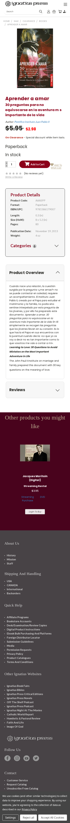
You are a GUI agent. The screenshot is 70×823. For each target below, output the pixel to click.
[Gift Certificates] (54, 11)
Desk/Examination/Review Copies (27, 625)
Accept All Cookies (52, 817)
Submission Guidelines (20, 641)
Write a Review (14, 177)
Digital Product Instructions (23, 629)
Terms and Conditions (20, 661)
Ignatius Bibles (15, 689)
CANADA (12, 585)
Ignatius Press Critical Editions (25, 693)
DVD (42, 497)
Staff (10, 563)
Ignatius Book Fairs (18, 685)
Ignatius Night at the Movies (24, 710)
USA (9, 581)
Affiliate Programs (18, 617)
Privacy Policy (15, 653)
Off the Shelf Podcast (20, 702)
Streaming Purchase (27, 498)
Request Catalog (17, 784)
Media (10, 645)
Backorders (13, 593)
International (15, 589)
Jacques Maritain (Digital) (35, 478)
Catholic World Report (20, 714)
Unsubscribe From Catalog (22, 788)
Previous (5, 819)
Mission (11, 559)
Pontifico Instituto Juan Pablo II (31, 121)
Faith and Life (15, 722)
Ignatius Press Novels (19, 698)
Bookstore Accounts (19, 621)
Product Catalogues (19, 657)
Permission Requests (19, 649)
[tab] (35, 245)
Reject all (28, 817)
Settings (10, 817)
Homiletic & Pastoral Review (23, 718)
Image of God (15, 726)
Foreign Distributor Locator (23, 637)
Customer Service (17, 780)
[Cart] (60, 11)
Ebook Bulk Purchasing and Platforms (29, 633)
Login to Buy (35, 511)
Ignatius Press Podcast (20, 706)
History (11, 555)
